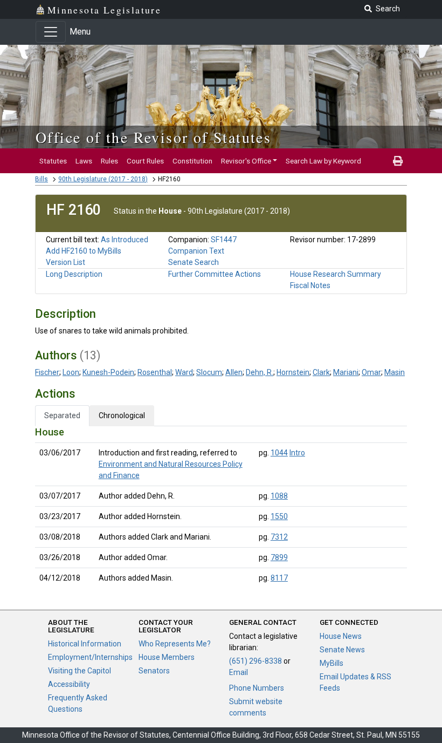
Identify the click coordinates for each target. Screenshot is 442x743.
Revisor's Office (246, 160)
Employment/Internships (90, 657)
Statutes (53, 160)
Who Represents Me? (175, 643)
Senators (154, 670)
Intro (297, 452)
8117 (279, 578)
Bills (41, 179)
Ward (184, 372)
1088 (279, 496)
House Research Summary (335, 274)
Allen (234, 372)
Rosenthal (154, 372)
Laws (83, 160)
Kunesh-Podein (108, 372)
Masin (394, 372)
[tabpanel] (221, 507)
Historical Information (84, 643)
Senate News (342, 649)
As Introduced (124, 239)
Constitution (192, 160)
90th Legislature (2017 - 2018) (103, 179)
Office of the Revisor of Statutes (153, 137)
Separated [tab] (62, 415)
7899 (279, 557)
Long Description (74, 274)
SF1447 (224, 239)
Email (238, 672)
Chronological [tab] (122, 415)
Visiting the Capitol (79, 670)
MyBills (331, 663)
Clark (321, 372)
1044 (279, 452)
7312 (279, 537)
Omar (371, 372)
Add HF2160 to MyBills (83, 251)
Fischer (47, 372)
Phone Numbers (256, 688)
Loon (71, 372)
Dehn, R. (259, 372)
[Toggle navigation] (51, 32)
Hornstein (293, 372)
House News (341, 636)
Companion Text (196, 251)
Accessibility (69, 684)
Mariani (345, 372)
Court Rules (145, 160)
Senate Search (193, 262)
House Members (167, 657)
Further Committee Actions (214, 274)
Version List (65, 262)
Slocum (209, 372)
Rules (109, 160)
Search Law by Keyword (323, 160)
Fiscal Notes (310, 285)
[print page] (398, 161)
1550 (279, 516)
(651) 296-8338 (255, 661)
